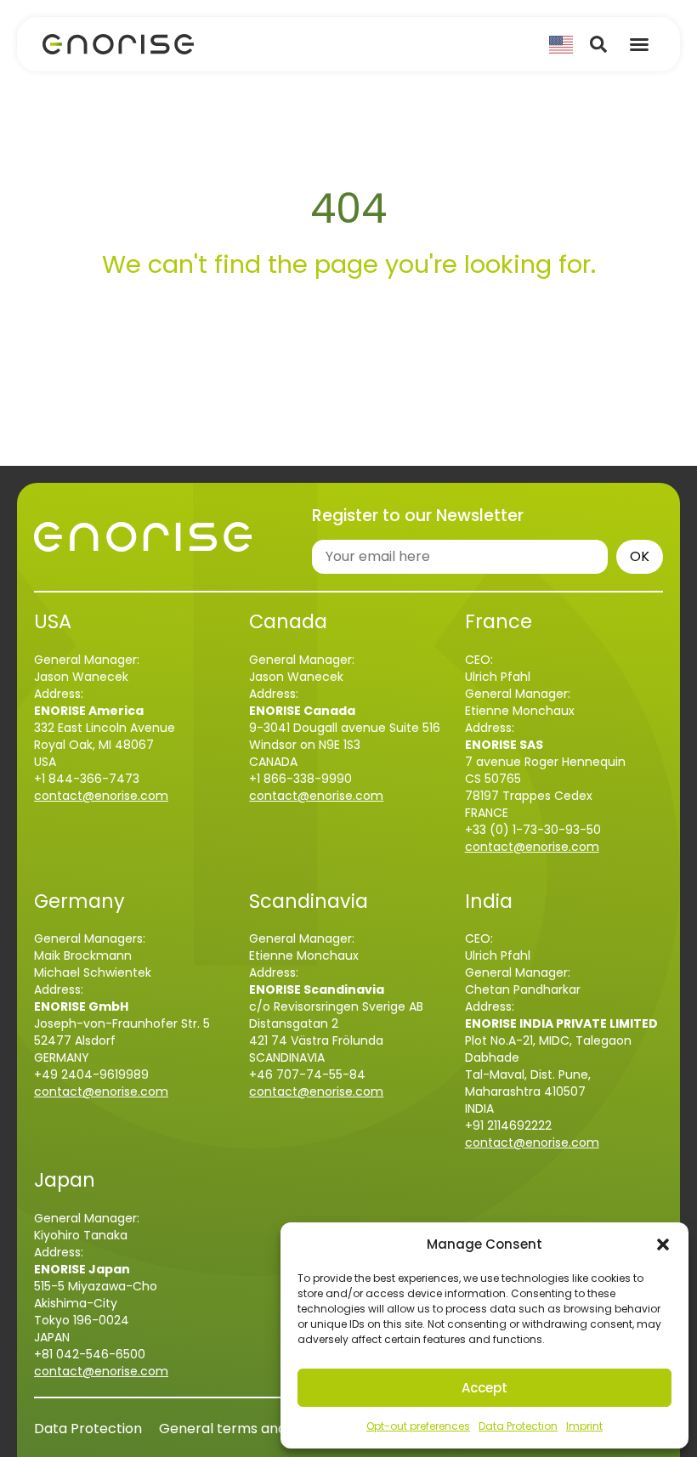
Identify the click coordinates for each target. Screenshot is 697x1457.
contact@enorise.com (101, 795)
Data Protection (518, 1426)
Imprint (584, 1426)
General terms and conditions (259, 1428)
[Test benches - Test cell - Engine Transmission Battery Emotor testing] (118, 44)
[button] (663, 1244)
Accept (484, 1388)
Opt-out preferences (418, 1426)
